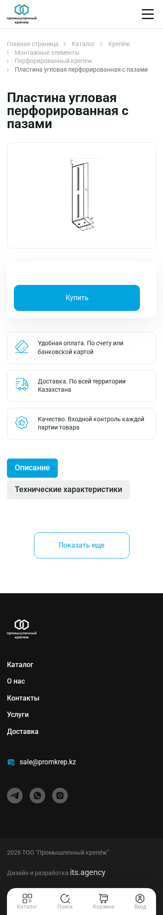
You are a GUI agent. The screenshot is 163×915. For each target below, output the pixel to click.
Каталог (83, 43)
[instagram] (60, 795)
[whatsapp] (37, 795)
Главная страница (33, 43)
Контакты (23, 698)
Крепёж (119, 43)
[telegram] (15, 795)
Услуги (18, 714)
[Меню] (148, 14)
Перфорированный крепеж (53, 60)
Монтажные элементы (47, 52)
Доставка (23, 731)
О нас (16, 681)
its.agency (88, 872)
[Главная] (22, 14)
